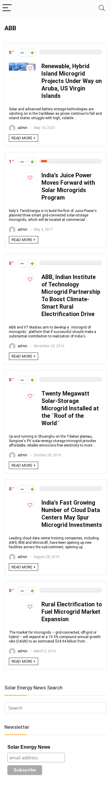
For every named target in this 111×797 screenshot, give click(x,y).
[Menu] (7, 8)
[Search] (102, 8)
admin (22, 128)
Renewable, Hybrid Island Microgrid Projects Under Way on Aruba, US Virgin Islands (71, 81)
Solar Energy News (28, 747)
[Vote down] (22, 53)
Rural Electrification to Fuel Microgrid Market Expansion (71, 612)
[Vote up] (32, 53)
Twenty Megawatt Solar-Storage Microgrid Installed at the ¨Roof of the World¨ (70, 408)
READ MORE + (24, 138)
